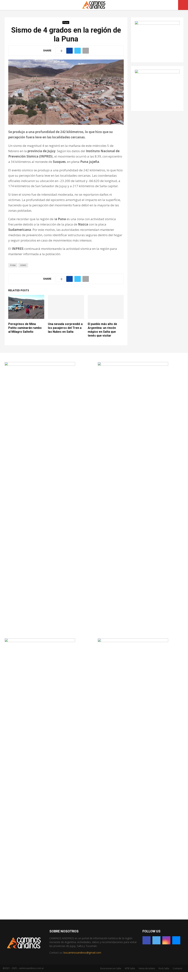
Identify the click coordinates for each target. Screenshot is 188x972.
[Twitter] (156, 940)
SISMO (23, 265)
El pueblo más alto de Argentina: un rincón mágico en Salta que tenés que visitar (102, 329)
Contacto (177, 968)
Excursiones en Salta (110, 968)
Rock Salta (164, 968)
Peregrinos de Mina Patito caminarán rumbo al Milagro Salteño (25, 327)
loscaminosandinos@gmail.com (82, 952)
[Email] (176, 940)
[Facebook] (146, 940)
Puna (65, 22)
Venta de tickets (147, 968)
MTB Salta (130, 968)
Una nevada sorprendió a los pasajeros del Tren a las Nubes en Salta (65, 327)
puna (13, 265)
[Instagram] (166, 940)
